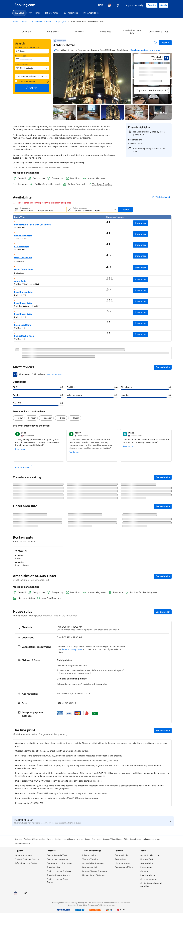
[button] (32, 76)
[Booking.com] (25, 5)
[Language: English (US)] (109, 5)
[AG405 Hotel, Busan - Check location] (54, 50)
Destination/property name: (27, 47)
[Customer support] (117, 5)
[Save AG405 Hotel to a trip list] (155, 42)
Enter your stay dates (72, 695)
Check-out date (21, 64)
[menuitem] (19, 13)
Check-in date (21, 56)
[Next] (168, 77)
